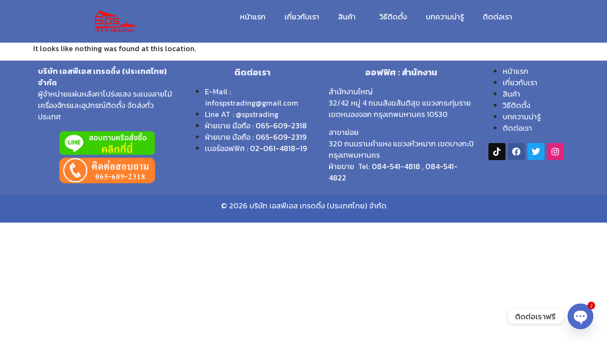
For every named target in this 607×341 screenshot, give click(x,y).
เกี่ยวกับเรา (302, 16)
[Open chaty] (580, 316)
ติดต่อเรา (497, 16)
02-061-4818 (272, 148)
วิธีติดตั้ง (393, 16)
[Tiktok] (497, 151)
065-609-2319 (281, 137)
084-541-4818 (396, 166)
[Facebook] (516, 151)
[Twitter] (535, 151)
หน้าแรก (253, 16)
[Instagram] (555, 151)
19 (303, 148)
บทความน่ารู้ (445, 16)
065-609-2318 (281, 125)
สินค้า (347, 16)
